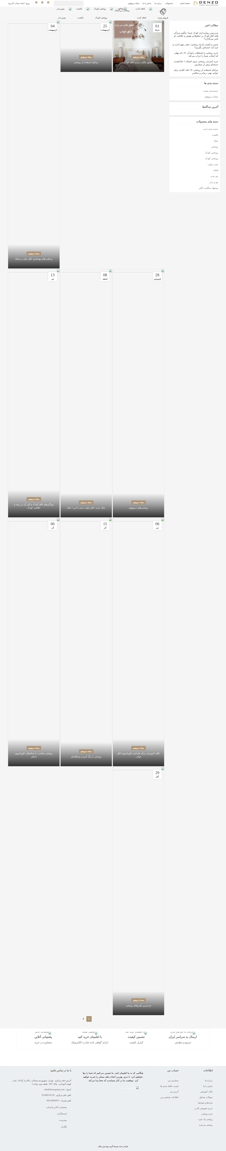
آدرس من (174, 1091)
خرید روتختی (207, 1114)
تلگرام (64, 1126)
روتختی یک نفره (205, 1119)
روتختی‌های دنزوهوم (138, 508)
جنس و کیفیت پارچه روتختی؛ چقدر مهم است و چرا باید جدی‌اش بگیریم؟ (195, 46)
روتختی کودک (211, 152)
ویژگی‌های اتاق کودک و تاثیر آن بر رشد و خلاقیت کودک (33, 506)
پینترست (63, 1120)
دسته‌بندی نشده (210, 91)
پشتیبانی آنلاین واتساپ (56, 1107)
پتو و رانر (213, 182)
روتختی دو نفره (206, 1125)
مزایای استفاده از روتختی (86, 62)
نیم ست (214, 176)
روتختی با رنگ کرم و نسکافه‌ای (86, 756)
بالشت (215, 135)
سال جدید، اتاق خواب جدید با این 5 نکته (86, 508)
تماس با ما (208, 1086)
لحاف (215, 170)
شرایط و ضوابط (205, 1102)
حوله (216, 141)
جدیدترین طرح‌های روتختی (138, 1005)
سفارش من (173, 1080)
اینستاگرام (62, 1113)
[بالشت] (80, 11)
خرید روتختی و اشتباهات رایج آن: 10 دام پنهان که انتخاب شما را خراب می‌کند (196, 54)
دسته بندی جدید (210, 129)
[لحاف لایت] (141, 11)
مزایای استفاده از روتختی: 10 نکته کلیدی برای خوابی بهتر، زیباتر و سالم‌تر (196, 71)
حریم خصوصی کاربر (204, 1108)
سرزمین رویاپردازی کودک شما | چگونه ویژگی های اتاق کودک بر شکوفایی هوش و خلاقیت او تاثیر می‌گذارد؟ (196, 36)
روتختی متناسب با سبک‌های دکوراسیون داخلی (34, 755)
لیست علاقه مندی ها (169, 1086)
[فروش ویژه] (163, 11)
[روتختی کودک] (101, 11)
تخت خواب (213, 164)
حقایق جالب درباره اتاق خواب (138, 62)
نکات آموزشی (206, 1091)
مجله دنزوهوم (138, 57)
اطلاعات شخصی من (169, 1097)
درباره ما (209, 1080)
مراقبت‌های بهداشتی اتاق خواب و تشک (34, 259)
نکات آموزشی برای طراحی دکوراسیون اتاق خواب (138, 755)
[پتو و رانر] (62, 11)
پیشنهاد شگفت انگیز (208, 188)
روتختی (214, 146)
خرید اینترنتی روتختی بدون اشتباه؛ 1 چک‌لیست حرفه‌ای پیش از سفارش (196, 63)
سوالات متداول (206, 1097)
